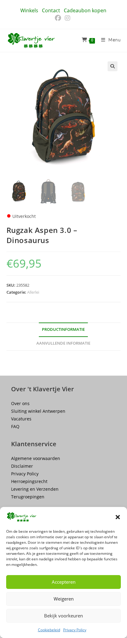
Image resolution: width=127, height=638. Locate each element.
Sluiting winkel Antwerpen (38, 411)
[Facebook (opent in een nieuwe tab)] (59, 18)
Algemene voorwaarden (35, 458)
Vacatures (21, 419)
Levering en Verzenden (35, 489)
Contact (51, 10)
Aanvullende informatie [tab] (63, 343)
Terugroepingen (27, 497)
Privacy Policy (74, 629)
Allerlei (33, 292)
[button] (118, 517)
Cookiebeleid (49, 629)
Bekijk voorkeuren (63, 616)
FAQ (15, 426)
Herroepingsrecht (29, 481)
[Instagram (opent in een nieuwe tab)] (67, 18)
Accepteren (64, 582)
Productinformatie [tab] (63, 329)
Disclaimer (22, 466)
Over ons (20, 403)
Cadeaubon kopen (85, 10)
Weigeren (64, 599)
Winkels (29, 10)
